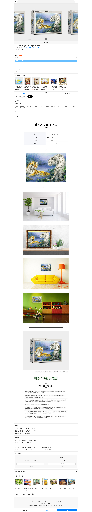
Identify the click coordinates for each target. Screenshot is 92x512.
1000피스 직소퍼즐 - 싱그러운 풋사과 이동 (19, 484)
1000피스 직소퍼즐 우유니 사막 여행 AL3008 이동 (27, 484)
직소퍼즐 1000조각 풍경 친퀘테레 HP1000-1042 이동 (54, 83)
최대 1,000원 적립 (72, 64)
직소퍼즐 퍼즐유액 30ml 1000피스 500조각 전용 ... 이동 (45, 83)
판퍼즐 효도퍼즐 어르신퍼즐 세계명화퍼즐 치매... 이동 (63, 83)
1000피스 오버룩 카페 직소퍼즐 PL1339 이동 (71, 484)
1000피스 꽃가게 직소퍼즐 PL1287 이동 (36, 484)
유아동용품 (22, 430)
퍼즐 (24, 428)
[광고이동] (73, 1)
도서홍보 (59, 505)
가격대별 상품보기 (23, 433)
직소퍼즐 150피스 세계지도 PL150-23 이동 (19, 83)
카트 (76, 2)
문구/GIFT (17, 428)
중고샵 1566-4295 (48, 501)
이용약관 (30, 505)
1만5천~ (29, 433)
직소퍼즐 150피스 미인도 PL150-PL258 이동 (36, 83)
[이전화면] (15, 1)
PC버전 (46, 505)
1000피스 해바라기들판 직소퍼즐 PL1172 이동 (45, 484)
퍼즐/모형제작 (28, 430)
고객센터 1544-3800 (33, 501)
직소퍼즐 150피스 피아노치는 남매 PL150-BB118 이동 (27, 83)
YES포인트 (17, 57)
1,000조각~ (32, 428)
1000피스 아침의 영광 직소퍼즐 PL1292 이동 (54, 484)
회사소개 (49, 505)
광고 (62, 505)
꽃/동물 (35, 430)
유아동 (21, 428)
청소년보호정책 (41, 505)
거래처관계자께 (54, 505)
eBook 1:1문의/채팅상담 (57, 501)
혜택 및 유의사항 (30, 466)
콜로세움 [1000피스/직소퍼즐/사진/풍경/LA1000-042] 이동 (63, 484)
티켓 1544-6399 (41, 501)
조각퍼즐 (27, 428)
